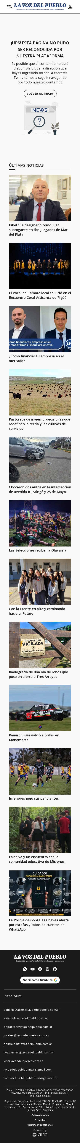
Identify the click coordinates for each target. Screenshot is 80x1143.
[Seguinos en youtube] (33, 969)
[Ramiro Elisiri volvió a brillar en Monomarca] (40, 708)
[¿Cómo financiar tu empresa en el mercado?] (40, 329)
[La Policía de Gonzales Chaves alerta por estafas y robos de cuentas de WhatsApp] (40, 893)
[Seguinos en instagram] (47, 969)
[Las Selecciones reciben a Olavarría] (40, 523)
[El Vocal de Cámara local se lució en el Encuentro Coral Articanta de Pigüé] (40, 266)
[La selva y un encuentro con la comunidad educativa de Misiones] (40, 830)
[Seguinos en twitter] (40, 969)
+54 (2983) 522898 (40, 1096)
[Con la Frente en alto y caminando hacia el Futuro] (40, 582)
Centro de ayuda (40, 1115)
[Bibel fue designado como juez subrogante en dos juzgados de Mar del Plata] (40, 198)
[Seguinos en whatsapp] (25, 969)
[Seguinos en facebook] (55, 969)
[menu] (10, 6)
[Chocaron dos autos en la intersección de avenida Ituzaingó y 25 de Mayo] (40, 460)
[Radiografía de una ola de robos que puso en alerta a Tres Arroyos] (40, 645)
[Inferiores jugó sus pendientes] (40, 771)
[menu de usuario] (70, 7)
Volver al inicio (40, 93)
